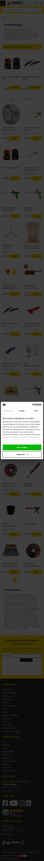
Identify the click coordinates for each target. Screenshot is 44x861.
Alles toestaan (22, 447)
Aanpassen (21, 454)
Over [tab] (36, 411)
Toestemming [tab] (8, 411)
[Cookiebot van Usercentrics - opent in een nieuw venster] (32, 404)
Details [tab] (22, 411)
